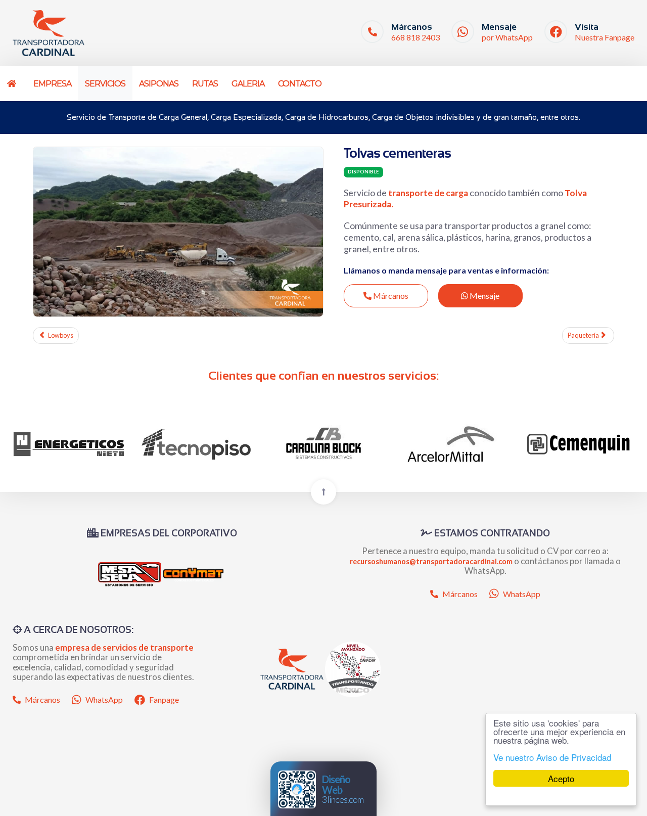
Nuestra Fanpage (604, 37)
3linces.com (342, 789)
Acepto (561, 778)
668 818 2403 (415, 37)
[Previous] (31, 444)
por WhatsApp (507, 37)
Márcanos (390, 295)
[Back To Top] (323, 492)
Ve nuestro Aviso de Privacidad (552, 757)
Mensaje (483, 295)
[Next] (615, 444)
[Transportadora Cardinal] (48, 33)
